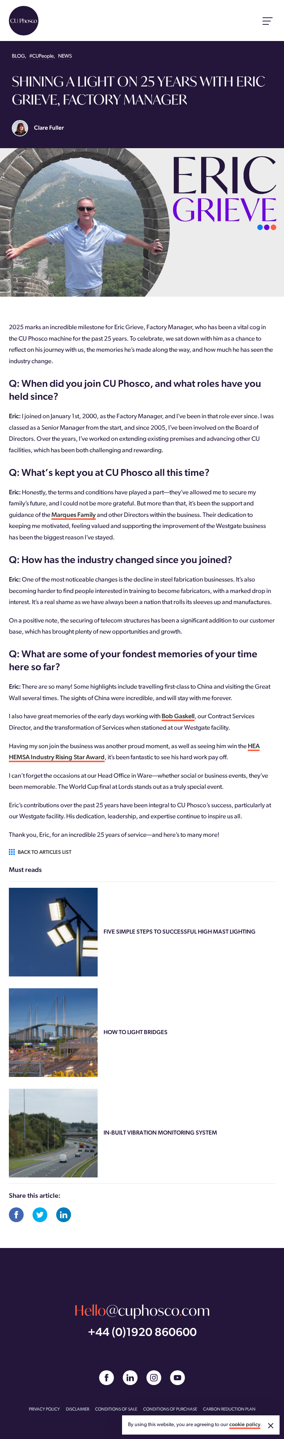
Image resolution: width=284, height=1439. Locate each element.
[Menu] (267, 20)
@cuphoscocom (142, 1310)
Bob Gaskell (178, 716)
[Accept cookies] (270, 1425)
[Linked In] (130, 1377)
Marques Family (73, 515)
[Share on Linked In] (63, 1214)
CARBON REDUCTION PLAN (229, 1409)
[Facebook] (106, 1377)
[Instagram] (153, 1377)
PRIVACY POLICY (44, 1409)
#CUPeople (41, 56)
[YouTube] (177, 1377)
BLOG (18, 56)
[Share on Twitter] (40, 1214)
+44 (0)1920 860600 (142, 1333)
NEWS (65, 56)
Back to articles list (44, 852)
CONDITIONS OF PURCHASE (170, 1409)
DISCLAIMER (77, 1409)
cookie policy (244, 1425)
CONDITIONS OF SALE (116, 1409)
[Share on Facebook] (16, 1214)
